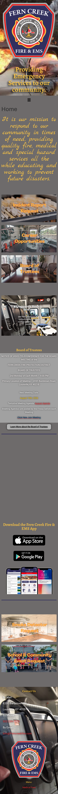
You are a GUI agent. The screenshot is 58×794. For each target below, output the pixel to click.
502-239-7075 (11, 721)
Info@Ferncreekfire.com (17, 733)
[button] (29, 100)
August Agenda (42, 403)
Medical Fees (29, 787)
